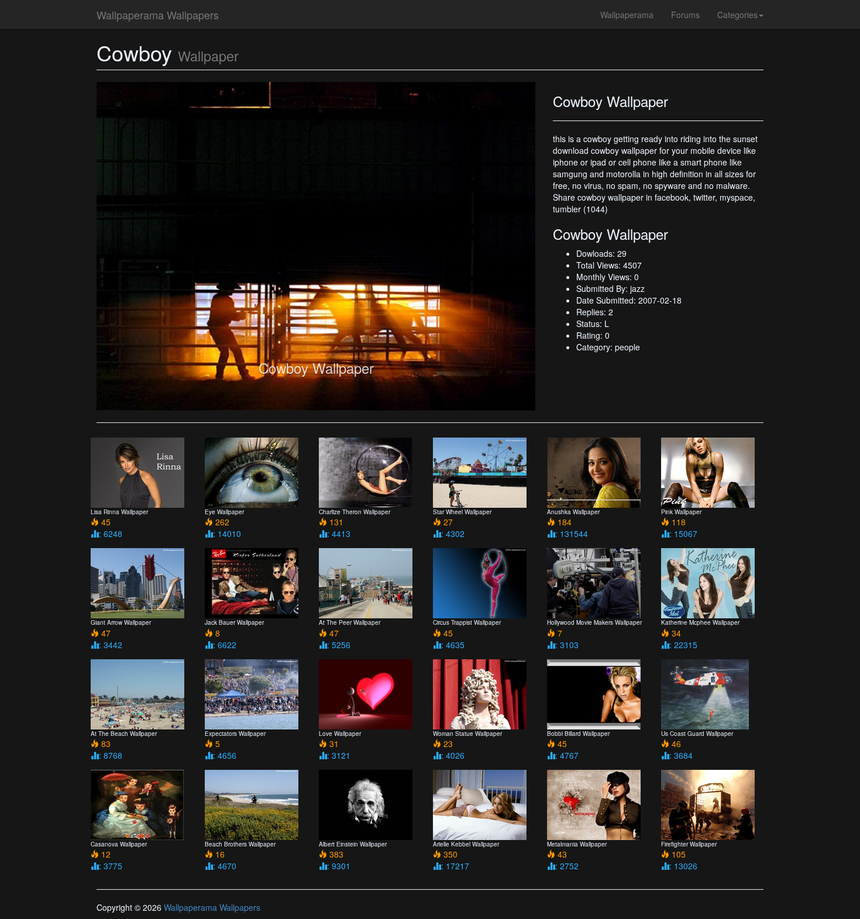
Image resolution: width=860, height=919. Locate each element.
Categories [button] (737, 14)
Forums (685, 14)
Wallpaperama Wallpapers (158, 14)
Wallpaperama (626, 14)
